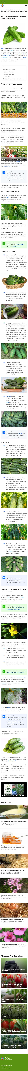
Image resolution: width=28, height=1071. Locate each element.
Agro (3, 2)
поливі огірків (16, 246)
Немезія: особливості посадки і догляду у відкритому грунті (12, 944)
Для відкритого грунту (9, 74)
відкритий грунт (7, 55)
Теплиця (25, 54)
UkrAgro (2, 5)
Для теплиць (7, 76)
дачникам (20, 54)
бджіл (8, 597)
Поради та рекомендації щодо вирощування (13, 79)
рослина (18, 161)
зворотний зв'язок (5, 1068)
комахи (22, 597)
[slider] (8, 159)
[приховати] (25, 67)
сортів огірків (4, 57)
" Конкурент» (17, 609)
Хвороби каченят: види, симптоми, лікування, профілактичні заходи (13, 821)
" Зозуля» (15, 607)
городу (7, 197)
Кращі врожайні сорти (8, 72)
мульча (8, 707)
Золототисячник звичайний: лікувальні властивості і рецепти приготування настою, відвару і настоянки (13, 895)
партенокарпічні (7, 166)
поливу (10, 551)
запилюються (22, 165)
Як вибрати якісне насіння (9, 69)
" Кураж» (20, 607)
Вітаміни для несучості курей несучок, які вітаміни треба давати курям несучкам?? (12, 919)
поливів (20, 433)
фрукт (9, 719)
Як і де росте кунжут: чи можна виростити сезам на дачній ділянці (12, 870)
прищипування (20, 244)
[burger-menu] (26, 5)
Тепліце (24, 57)
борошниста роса (21, 677)
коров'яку (3, 683)
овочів (11, 50)
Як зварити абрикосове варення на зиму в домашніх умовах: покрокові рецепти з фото (13, 846)
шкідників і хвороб (11, 761)
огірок (2, 48)
